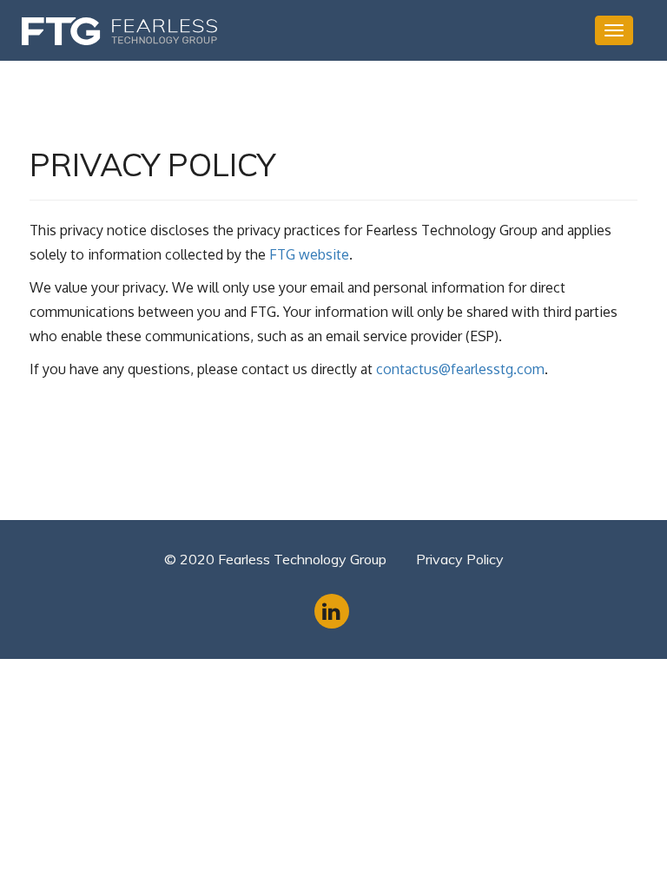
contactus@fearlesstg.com (460, 369)
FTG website (309, 254)
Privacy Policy (460, 559)
